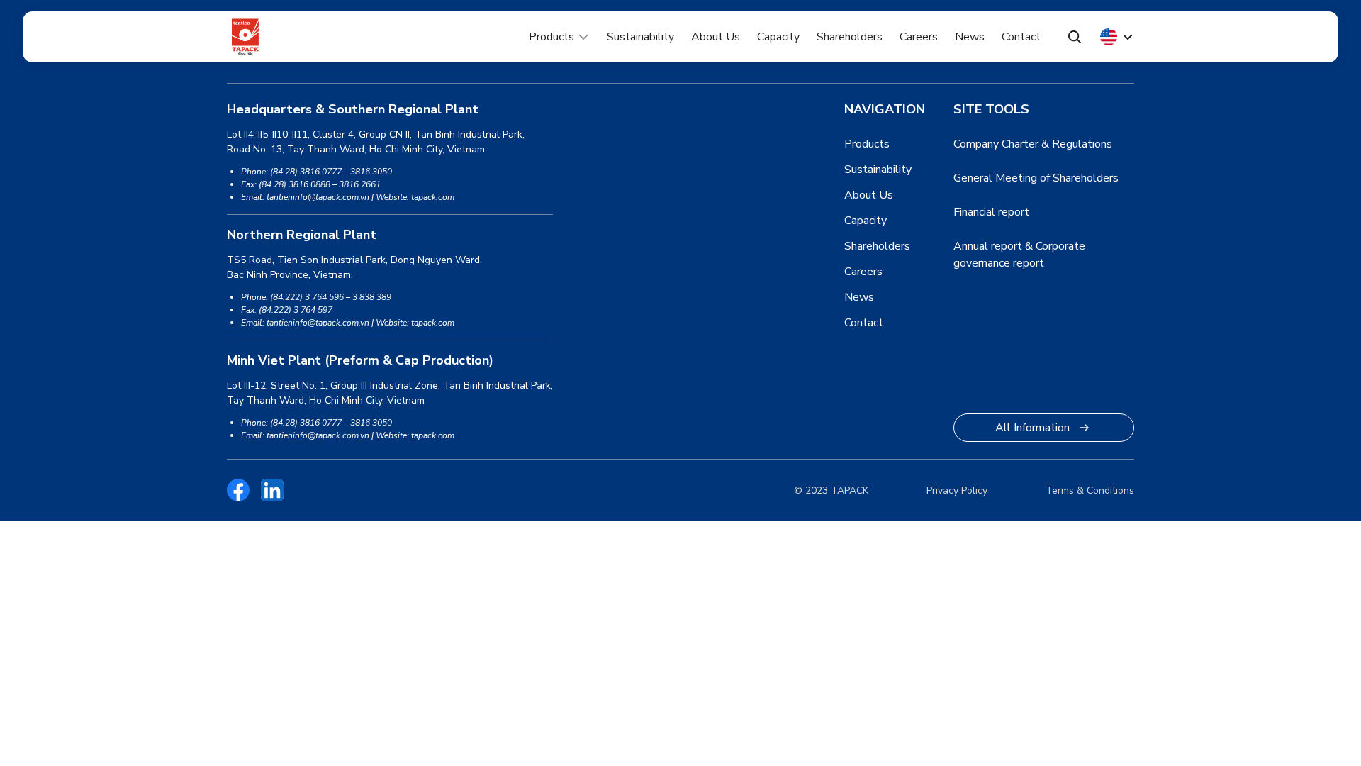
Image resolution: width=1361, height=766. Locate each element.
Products (551, 37)
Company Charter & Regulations (1032, 144)
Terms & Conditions (1090, 490)
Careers (919, 37)
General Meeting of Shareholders (1036, 178)
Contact (1021, 37)
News (970, 37)
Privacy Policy (956, 490)
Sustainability (640, 37)
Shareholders (850, 37)
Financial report (991, 212)
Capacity (778, 37)
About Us (715, 37)
